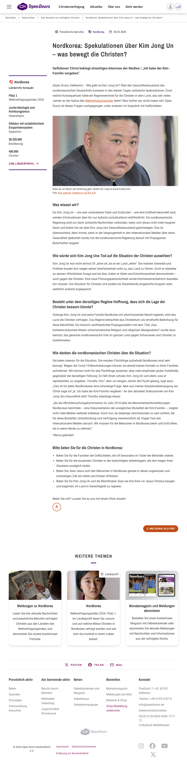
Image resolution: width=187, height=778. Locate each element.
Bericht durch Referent (49, 691)
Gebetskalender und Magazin (86, 691)
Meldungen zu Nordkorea (35, 605)
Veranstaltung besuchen (18, 708)
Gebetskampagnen (86, 704)
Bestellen (113, 680)
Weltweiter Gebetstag (48, 701)
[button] (73, 665)
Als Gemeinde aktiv (55, 680)
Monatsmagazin (116, 688)
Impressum (62, 746)
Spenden (14, 694)
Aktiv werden (134, 6)
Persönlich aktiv (21, 680)
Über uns (114, 6)
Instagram (141, 745)
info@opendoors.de (151, 704)
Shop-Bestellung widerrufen (116, 708)
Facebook (152, 745)
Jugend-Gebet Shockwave (50, 711)
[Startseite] (33, 6)
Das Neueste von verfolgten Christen (60, 17)
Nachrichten (28, 17)
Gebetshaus (81, 699)
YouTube (164, 745)
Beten (12, 688)
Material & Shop (116, 700)
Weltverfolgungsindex (99, 101)
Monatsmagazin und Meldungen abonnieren (152, 608)
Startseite (10, 17)
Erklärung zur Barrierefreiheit (72, 753)
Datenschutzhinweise (152, 710)
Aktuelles (96, 6)
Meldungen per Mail (119, 694)
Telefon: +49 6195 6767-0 (155, 699)
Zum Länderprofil (22, 164)
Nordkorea (98, 32)
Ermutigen (15, 700)
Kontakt (144, 680)
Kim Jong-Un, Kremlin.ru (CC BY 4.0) (77, 192)
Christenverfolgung (71, 6)
